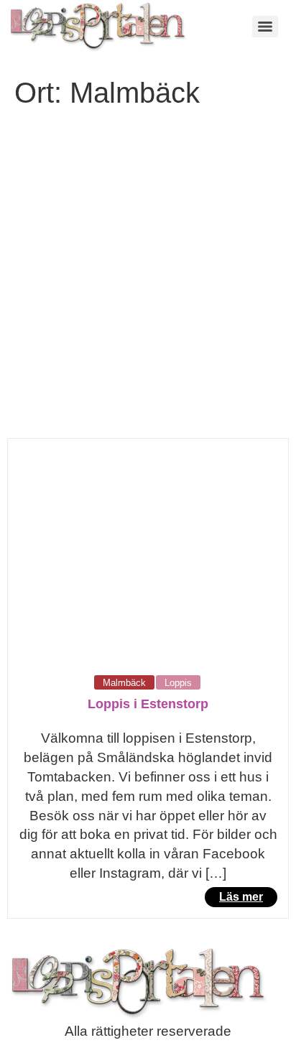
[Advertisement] (148, 283)
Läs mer (241, 897)
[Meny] (265, 26)
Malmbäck (124, 682)
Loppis (178, 682)
